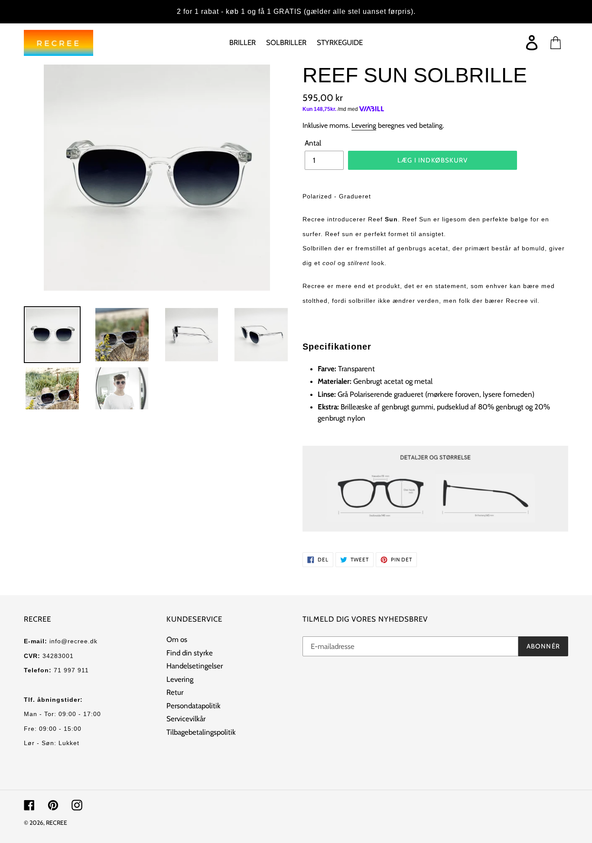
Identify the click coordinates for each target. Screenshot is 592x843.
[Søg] (517, 42)
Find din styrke (189, 652)
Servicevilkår (185, 718)
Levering (363, 125)
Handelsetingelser (194, 665)
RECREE (56, 823)
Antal (313, 143)
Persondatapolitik (193, 705)
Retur (174, 692)
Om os (176, 639)
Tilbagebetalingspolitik (201, 732)
